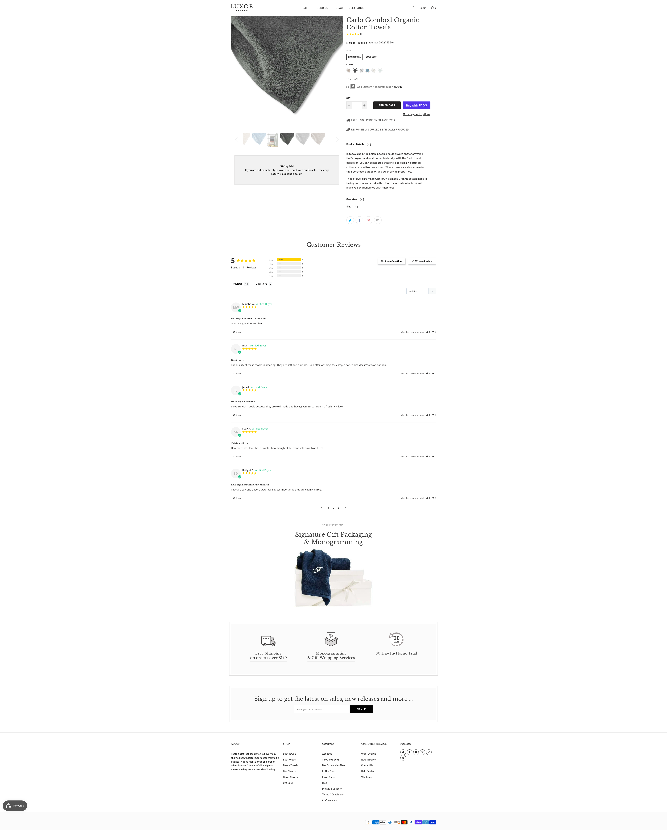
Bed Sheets (289, 771)
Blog (324, 782)
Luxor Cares (328, 777)
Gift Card (288, 782)
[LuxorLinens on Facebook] (409, 752)
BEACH (340, 7)
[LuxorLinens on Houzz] (403, 758)
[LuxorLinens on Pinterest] (422, 752)
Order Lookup (368, 753)
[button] (428, 331)
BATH (306, 7)
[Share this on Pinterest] (368, 220)
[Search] (413, 7)
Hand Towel (354, 57)
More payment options (416, 114)
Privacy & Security (332, 788)
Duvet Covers (290, 777)
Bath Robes (289, 759)
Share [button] (238, 331)
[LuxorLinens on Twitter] (403, 752)
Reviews (237, 283)
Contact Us (367, 765)
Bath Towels (289, 753)
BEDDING (323, 7)
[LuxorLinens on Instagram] (429, 752)
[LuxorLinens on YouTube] (416, 752)
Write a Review (423, 261)
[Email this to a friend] (378, 220)
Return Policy (368, 759)
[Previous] (237, 140)
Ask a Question (393, 261)
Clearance (356, 7)
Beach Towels (290, 765)
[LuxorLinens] (267, 8)
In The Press (329, 771)
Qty (348, 98)
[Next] (337, 140)
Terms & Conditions (333, 794)
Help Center (367, 771)
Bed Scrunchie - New (333, 765)
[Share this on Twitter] (350, 220)
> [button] (345, 507)
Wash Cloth (372, 57)
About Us (327, 753)
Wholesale (366, 777)
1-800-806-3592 (330, 759)
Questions (261, 283)
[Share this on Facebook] (359, 220)
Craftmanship (329, 800)
